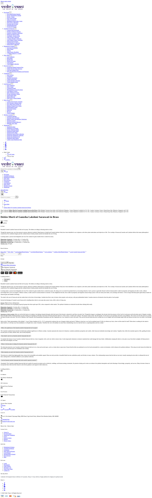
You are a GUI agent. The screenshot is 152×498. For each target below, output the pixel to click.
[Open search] (2, 171)
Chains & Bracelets (12, 79)
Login (5, 463)
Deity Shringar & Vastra (13, 92)
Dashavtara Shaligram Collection (15, 135)
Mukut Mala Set (11, 97)
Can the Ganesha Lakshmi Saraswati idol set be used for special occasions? (18, 360)
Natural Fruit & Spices (12, 41)
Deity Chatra (10, 87)
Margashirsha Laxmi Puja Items (15, 89)
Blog (5, 457)
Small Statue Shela (11, 95)
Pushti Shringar (11, 113)
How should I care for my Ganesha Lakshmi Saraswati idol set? (15, 335)
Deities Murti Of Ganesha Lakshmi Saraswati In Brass (17, 207)
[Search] (19, 169)
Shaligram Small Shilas (13, 131)
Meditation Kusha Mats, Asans (14, 21)
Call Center (11, 154)
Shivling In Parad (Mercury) (14, 122)
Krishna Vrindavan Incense (14, 31)
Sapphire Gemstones (12, 78)
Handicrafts (10, 59)
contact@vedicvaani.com (8, 421)
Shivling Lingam (8, 115)
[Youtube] (5, 146)
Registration (7, 465)
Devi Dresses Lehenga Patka (14, 103)
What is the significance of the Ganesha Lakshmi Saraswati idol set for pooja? (19, 327)
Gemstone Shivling (12, 116)
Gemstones (6, 73)
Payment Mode (7, 433)
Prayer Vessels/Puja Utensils (14, 15)
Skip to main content (6, 1)
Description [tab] (7, 279)
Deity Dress (7, 100)
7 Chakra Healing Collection (14, 38)
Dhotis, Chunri (10, 17)
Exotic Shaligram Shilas (13, 129)
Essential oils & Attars (12, 24)
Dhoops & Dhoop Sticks (13, 34)
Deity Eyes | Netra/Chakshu (14, 98)
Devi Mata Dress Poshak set (14, 104)
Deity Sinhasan (11, 85)
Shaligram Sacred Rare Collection (15, 134)
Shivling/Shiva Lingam (9, 454)
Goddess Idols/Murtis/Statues (61, 252)
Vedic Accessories (11, 19)
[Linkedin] (5, 149)
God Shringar (7, 84)
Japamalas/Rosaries (12, 25)
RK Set (9, 111)
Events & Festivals (11, 27)
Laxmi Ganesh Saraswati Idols (77, 252)
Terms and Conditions (9, 435)
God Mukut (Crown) (12, 91)
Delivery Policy (8, 438)
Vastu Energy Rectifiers (13, 52)
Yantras (9, 50)
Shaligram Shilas (11, 127)
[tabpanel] (76, 304)
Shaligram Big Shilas (12, 132)
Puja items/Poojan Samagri (13, 14)
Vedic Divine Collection (13, 37)
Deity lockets (10, 75)
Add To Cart (4, 262)
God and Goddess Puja (13, 70)
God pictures (10, 62)
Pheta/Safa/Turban (11, 108)
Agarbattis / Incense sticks (13, 36)
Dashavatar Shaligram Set (13, 137)
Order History (7, 466)
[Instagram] (5, 148)
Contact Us (6, 470)
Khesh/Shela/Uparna (12, 107)
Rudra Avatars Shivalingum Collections (17, 119)
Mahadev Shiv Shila (12, 123)
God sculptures (10, 57)
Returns (6, 439)
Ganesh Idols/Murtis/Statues (22, 252)
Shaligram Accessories (12, 128)
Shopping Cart (7, 467)
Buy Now (11, 262)
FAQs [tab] (5, 281)
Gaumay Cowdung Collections (14, 33)
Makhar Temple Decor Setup (14, 106)
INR (5, 158)
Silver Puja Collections (12, 22)
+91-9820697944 (5, 419)
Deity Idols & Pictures (9, 451)
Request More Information (9, 265)
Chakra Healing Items (12, 82)
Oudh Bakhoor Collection (13, 43)
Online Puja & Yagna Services (14, 68)
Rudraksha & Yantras (9, 46)
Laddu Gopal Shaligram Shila (14, 139)
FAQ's (5, 436)
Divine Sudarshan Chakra (13, 94)
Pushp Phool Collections (13, 44)
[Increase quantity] (19, 254)
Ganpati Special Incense (13, 30)
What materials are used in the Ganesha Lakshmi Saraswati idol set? (17, 352)
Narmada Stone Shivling (13, 118)
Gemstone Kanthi (11, 88)
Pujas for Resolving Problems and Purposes (18, 71)
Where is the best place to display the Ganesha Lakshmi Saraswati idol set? (18, 344)
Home (7, 201)
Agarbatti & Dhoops (9, 28)
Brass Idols (10, 58)
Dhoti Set (9, 110)
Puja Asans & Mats (12, 18)
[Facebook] (5, 142)
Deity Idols (6, 55)
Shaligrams (6, 125)
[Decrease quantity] (2, 254)
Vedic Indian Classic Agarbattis (15, 40)
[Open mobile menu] (2, 194)
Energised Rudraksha (12, 47)
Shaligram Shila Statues (13, 138)
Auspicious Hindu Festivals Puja (15, 67)
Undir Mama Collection (13, 64)
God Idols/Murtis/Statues (36, 252)
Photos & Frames (11, 61)
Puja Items (6, 12)
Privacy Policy (7, 441)
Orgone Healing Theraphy (13, 80)
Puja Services (7, 65)
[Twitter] (5, 144)
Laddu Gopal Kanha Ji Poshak (14, 101)
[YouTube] (4, 487)
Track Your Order (8, 469)
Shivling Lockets (11, 120)
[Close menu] (2, 3)
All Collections (4, 190)
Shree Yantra (10, 49)
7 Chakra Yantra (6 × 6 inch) (14, 53)
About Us (6, 432)
